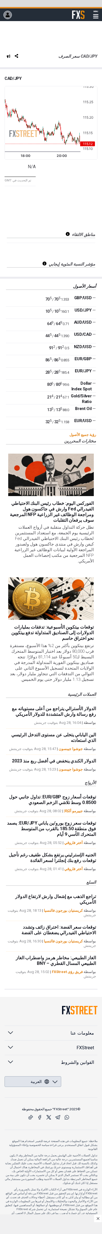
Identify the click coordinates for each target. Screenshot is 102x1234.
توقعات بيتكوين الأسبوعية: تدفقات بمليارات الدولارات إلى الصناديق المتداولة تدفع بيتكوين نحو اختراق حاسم (52, 632)
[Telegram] (57, 1117)
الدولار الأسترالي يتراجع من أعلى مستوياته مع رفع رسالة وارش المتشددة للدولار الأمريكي (54, 711)
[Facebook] (39, 1117)
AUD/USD (83, 322)
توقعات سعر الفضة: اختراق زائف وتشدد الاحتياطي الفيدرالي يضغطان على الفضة (59, 929)
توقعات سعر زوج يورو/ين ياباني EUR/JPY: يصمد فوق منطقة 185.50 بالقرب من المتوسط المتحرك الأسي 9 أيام (51, 828)
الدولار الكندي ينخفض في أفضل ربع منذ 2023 (54, 761)
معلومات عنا (82, 1033)
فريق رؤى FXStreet (67, 972)
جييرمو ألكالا (73, 811)
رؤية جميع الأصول (82, 435)
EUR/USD (83, 420)
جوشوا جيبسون (71, 749)
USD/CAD (83, 334)
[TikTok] (30, 1117)
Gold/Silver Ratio (81, 398)
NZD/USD (83, 346)
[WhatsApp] (66, 1117)
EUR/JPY (83, 370)
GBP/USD (83, 297)
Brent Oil (83, 408)
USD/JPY (83, 310)
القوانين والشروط (77, 1062)
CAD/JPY (13, 78)
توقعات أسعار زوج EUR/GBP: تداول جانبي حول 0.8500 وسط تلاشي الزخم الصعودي (52, 799)
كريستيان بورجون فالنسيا (63, 910)
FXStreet (78, 11)
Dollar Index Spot (81, 386)
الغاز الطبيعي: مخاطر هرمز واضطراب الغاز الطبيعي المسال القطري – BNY (56, 960)
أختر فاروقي (73, 843)
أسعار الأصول (84, 286)
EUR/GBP (83, 358)
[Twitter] (48, 1117)
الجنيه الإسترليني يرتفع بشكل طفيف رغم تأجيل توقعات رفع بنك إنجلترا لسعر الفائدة (52, 857)
